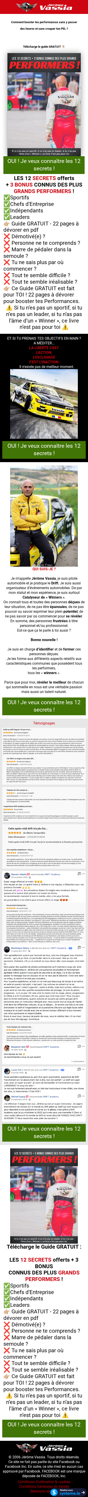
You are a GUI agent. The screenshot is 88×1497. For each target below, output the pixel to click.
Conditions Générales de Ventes (44, 1486)
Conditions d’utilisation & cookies (44, 1482)
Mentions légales (44, 1491)
